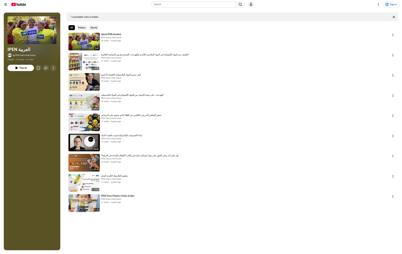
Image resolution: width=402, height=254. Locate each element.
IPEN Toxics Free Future (111, 37)
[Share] (46, 68)
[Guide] (6, 4)
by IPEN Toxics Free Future (24, 55)
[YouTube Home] (18, 4)
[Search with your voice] (251, 4)
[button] (32, 30)
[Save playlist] (38, 68)
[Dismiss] (394, 17)
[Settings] (378, 4)
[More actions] (53, 68)
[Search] (240, 4)
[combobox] (194, 4)
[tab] (71, 27)
